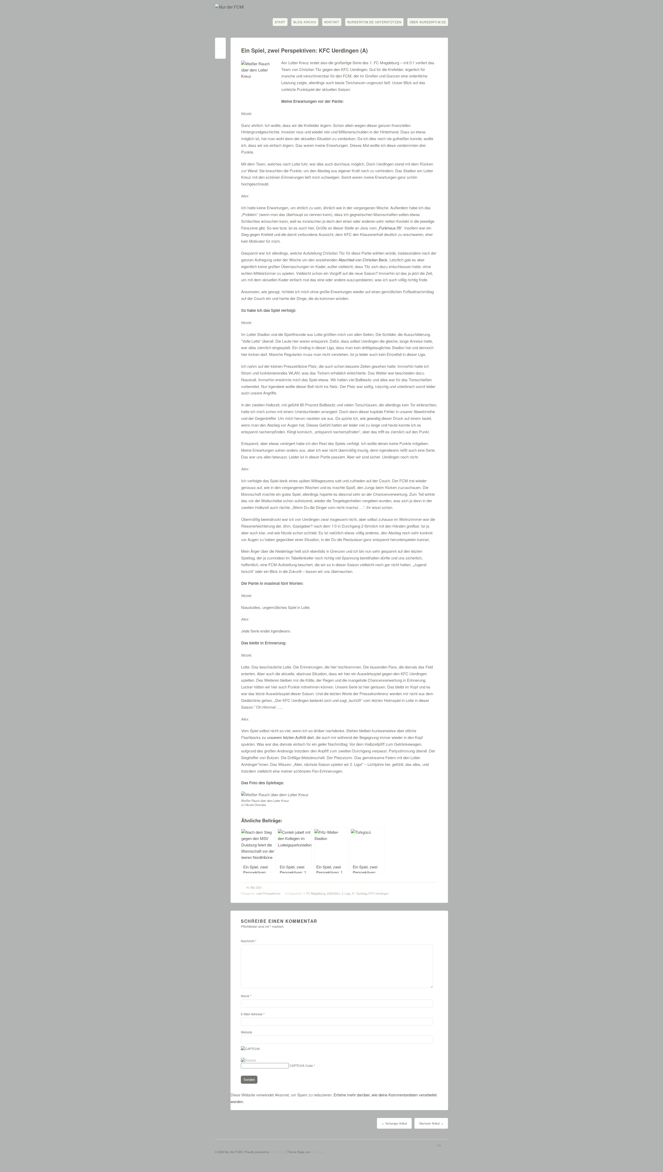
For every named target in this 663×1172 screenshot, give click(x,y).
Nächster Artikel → (431, 1123)
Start (280, 22)
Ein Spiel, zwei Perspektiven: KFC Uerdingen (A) (304, 50)
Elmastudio (318, 1152)
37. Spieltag (359, 893)
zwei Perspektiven (268, 893)
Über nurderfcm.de (427, 22)
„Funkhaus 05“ (390, 228)
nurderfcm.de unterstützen (374, 22)
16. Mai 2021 (254, 887)
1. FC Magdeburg (314, 893)
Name (246, 996)
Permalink (220, 44)
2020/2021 (333, 893)
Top (439, 1145)
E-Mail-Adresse (253, 1014)
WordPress (277, 1152)
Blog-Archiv (304, 22)
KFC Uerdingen (378, 893)
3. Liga (346, 893)
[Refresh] (248, 1060)
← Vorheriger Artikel (394, 1123)
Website (246, 1032)
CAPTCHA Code (301, 1065)
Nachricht (248, 941)
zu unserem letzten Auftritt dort (288, 737)
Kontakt (331, 22)
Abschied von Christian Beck (362, 259)
